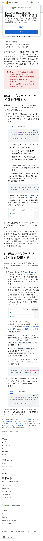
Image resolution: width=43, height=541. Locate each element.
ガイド (4, 442)
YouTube (4, 473)
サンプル (4, 448)
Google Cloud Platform (9, 520)
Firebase (4, 517)
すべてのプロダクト (8, 523)
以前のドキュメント (8, 498)
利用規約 (4, 531)
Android (4, 511)
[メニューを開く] (3, 2)
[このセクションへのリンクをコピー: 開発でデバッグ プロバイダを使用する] (28, 100)
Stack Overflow (6, 485)
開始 (21, 32)
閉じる (21, 27)
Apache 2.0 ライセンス (14, 424)
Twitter (4, 470)
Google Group (6, 488)
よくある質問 (6, 495)
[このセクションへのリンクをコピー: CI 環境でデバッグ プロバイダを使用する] (32, 258)
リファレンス (6, 445)
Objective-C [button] (21, 127)
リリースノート (6, 491)
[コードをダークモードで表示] (34, 130)
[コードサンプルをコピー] (37, 130)
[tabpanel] (23, 135)
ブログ (4, 463)
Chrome (4, 514)
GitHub (4, 455)
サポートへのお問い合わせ (10, 482)
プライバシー (13, 531)
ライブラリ (5, 452)
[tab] (11, 126)
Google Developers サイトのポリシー (15, 426)
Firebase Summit (7, 467)
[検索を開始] (28, 2)
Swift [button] (11, 127)
